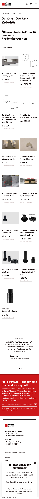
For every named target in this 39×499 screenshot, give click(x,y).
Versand (11, 82)
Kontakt (8, 457)
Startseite (5, 14)
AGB (6, 461)
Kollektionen (15, 14)
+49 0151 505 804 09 (12, 444)
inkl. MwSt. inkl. (5, 82)
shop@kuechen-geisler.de (15, 453)
